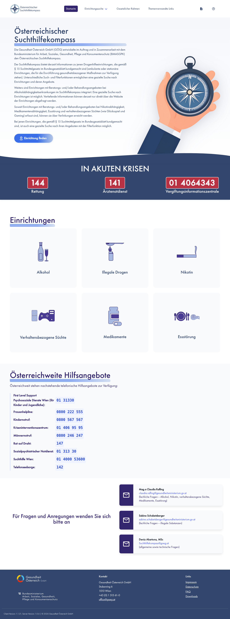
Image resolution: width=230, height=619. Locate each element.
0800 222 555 (69, 412)
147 (59, 443)
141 (115, 183)
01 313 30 (66, 451)
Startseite (71, 8)
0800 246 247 (69, 435)
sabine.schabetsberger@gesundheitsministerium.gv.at (167, 519)
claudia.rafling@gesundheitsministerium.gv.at (163, 493)
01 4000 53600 (70, 459)
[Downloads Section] (201, 9)
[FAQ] (213, 9)
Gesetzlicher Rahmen (128, 8)
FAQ (188, 591)
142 (59, 467)
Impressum (191, 582)
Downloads (192, 596)
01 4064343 (192, 183)
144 (38, 183)
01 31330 (65, 400)
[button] (33, 138)
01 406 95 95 (69, 428)
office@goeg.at (107, 599)
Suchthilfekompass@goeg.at (154, 543)
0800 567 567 (69, 420)
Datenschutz (192, 586)
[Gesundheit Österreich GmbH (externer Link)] (38, 579)
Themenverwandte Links (161, 8)
